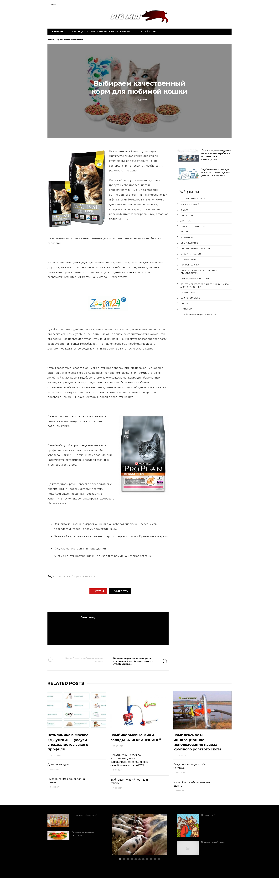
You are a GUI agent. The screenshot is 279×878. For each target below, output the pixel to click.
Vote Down (121, 591)
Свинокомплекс (190, 298)
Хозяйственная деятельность (198, 314)
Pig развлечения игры (193, 198)
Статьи (184, 303)
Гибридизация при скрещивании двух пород (134, 841)
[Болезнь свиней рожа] (188, 848)
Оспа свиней (208, 815)
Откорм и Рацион (191, 254)
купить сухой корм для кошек (123, 272)
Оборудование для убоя (195, 248)
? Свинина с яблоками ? (85, 815)
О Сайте (51, 4)
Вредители (187, 215)
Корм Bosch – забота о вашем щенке (84, 660)
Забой (184, 231)
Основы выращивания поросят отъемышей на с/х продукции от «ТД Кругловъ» (134, 661)
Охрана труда (188, 259)
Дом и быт (186, 221)
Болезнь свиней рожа (213, 842)
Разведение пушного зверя (196, 278)
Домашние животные (193, 226)
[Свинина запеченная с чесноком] (58, 835)
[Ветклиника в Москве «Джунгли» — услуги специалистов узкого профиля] (76, 710)
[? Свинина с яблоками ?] (58, 820)
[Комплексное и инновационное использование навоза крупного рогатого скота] (202, 710)
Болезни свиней (190, 204)
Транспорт (187, 309)
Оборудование (189, 243)
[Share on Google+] (107, 603)
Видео (184, 210)
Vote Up (100, 591)
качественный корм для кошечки (76, 576)
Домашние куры (58, 764)
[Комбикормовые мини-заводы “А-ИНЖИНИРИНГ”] (139, 710)
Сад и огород (188, 292)
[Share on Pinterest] (116, 603)
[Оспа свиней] (188, 825)
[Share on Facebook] (90, 603)
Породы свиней (190, 265)
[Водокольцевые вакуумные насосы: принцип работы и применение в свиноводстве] (188, 155)
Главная (57, 31)
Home (50, 39)
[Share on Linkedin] (125, 603)
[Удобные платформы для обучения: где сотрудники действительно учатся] (188, 174)
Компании (187, 237)
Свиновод (87, 617)
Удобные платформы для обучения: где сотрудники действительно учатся (215, 172)
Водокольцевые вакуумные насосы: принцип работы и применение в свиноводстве (216, 155)
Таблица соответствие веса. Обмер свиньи (101, 31)
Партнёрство (147, 31)
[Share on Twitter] (99, 603)
